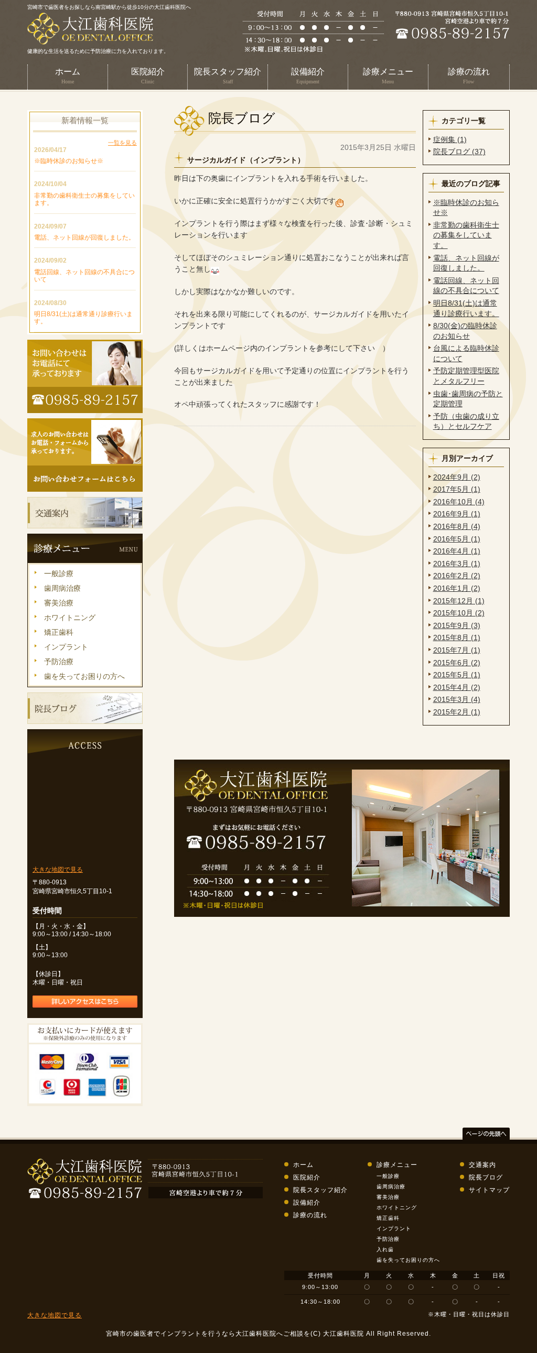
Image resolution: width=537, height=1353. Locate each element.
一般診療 (58, 573)
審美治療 (58, 603)
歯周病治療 (62, 588)
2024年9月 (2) (456, 477)
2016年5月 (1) (456, 539)
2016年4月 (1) (456, 551)
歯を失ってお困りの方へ (84, 676)
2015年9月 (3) (456, 625)
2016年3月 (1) (456, 563)
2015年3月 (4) (456, 699)
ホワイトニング (69, 617)
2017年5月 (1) (456, 489)
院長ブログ (486, 1177)
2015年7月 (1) (456, 650)
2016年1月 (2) (456, 588)
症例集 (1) (450, 139)
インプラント (66, 647)
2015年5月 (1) (456, 674)
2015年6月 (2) (456, 662)
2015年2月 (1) (456, 712)
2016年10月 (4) (459, 501)
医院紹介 (306, 1177)
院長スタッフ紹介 (320, 1190)
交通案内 (482, 1164)
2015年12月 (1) (459, 601)
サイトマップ (489, 1190)
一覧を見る (122, 142)
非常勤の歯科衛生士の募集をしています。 (466, 235)
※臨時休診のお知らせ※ (68, 161)
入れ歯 (385, 1249)
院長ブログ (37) (459, 151)
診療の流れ (310, 1215)
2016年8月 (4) (456, 526)
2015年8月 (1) (456, 637)
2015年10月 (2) (459, 613)
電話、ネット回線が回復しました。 (84, 237)
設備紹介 (306, 1202)
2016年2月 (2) (456, 575)
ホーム (303, 1164)
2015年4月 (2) (456, 687)
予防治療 (58, 661)
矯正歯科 (58, 632)
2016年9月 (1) (456, 514)
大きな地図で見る (58, 869)
